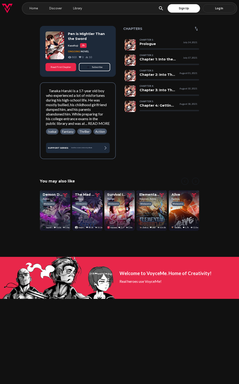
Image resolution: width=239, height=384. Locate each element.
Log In (219, 8)
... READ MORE (97, 123)
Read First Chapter (61, 67)
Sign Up (184, 8)
